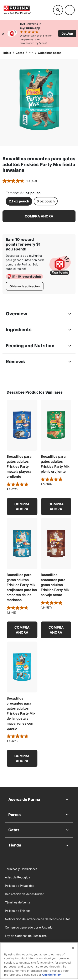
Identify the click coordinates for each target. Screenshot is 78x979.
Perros (14, 814)
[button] (39, 216)
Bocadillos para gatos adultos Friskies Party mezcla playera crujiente (19, 466)
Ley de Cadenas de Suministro (26, 935)
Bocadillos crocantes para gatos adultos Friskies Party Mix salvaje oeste (55, 585)
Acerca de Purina (24, 799)
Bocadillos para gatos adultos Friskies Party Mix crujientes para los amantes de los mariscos (22, 587)
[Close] (73, 948)
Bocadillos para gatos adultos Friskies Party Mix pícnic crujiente (55, 464)
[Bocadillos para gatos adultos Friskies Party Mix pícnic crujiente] (56, 425)
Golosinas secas (49, 52)
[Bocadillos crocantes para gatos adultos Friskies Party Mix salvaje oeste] (56, 543)
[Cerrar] (3, 33)
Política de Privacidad (20, 885)
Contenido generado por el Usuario (28, 927)
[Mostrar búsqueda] (58, 10)
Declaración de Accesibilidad (24, 894)
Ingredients (19, 329)
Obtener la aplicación (25, 286)
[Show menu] (70, 10)
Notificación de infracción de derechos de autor (37, 919)
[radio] (19, 201)
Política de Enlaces (17, 910)
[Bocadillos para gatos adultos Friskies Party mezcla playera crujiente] (22, 425)
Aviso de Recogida (17, 877)
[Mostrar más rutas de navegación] (30, 52)
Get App (67, 33)
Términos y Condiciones (21, 869)
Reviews (15, 361)
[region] (39, 960)
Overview (16, 313)
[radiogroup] (39, 201)
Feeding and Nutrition (30, 345)
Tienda (14, 845)
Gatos (20, 52)
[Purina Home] (26, 10)
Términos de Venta (17, 902)
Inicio (7, 52)
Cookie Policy (51, 974)
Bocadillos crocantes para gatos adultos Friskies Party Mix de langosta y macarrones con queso (21, 713)
